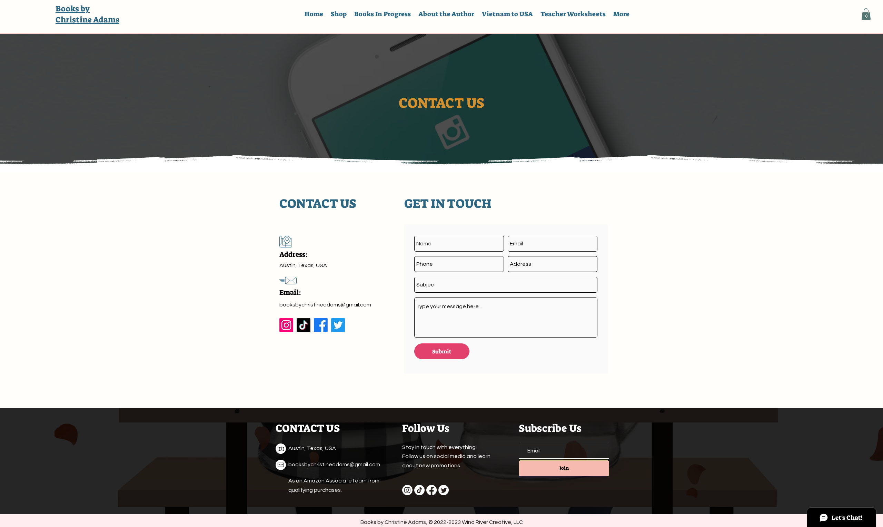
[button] (866, 14)
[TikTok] (303, 325)
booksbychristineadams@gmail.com (325, 305)
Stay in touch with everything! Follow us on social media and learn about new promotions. (446, 456)
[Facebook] (321, 325)
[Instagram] (286, 325)
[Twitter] (338, 325)
